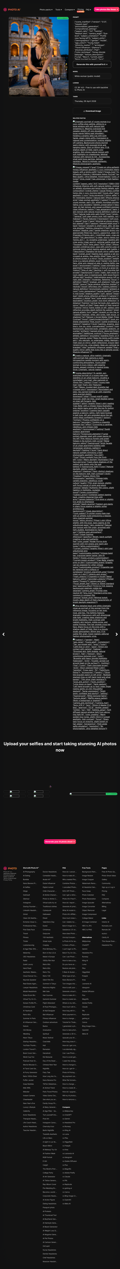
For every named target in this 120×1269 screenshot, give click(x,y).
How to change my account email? (75, 1018)
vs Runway (66, 1126)
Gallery (104, 879)
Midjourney (86, 941)
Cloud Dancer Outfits (31, 976)
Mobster (26, 1092)
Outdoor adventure (50, 1022)
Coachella (46, 1041)
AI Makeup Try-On (50, 1150)
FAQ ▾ (88, 9)
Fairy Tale (46, 1072)
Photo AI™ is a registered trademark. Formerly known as (10, 873)
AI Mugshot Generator (51, 1234)
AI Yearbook (27, 1011)
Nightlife (46, 1069)
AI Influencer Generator (32, 1022)
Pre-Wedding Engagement (53, 1188)
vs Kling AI (66, 1130)
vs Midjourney (67, 1111)
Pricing (81, 9)
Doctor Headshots (50, 872)
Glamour (26, 899)
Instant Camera (29, 1096)
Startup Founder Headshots (33, 906)
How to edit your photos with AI (74, 987)
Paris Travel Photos (50, 1092)
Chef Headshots (49, 1258)
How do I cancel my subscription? (75, 872)
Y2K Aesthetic (48, 937)
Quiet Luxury (28, 964)
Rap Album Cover (49, 1184)
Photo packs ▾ (46, 9)
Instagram (27, 903)
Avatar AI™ (47, 879)
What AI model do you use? (72, 910)
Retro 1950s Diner (30, 1076)
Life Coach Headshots (31, 1123)
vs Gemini (66, 1119)
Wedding (26, 1034)
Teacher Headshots (30, 1130)
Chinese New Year (50, 1065)
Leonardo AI (86, 984)
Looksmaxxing (28, 945)
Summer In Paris (29, 1018)
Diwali (45, 918)
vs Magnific (66, 1169)
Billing (104, 906)
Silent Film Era (48, 980)
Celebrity (26, 1111)
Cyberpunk (47, 910)
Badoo (45, 1026)
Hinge (25, 891)
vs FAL (65, 1180)
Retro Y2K (46, 976)
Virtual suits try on (49, 903)
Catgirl (45, 1165)
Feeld (25, 960)
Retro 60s (27, 1014)
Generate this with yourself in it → (92, 64)
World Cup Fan (28, 1057)
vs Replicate (67, 1184)
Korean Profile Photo (31, 1003)
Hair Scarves (47, 995)
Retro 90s (46, 964)
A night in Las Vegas (50, 1142)
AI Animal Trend (49, 1088)
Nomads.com (107, 926)
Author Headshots (30, 1126)
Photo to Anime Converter (52, 899)
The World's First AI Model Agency (56, 1169)
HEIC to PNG (87, 930)
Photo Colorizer (88, 895)
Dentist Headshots (50, 1254)
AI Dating (26, 876)
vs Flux (65, 1165)
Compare (66, 1107)
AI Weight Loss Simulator (52, 1231)
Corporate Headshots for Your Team (56, 1196)
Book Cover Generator (31, 1053)
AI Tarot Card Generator (32, 1069)
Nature (25, 1026)
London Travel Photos (31, 1049)
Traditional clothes (50, 906)
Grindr (25, 914)
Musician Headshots (50, 1261)
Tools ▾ (58, 9)
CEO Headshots (29, 957)
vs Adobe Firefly (68, 1173)
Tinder (25, 941)
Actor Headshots (29, 1115)
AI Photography (29, 872)
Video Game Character (51, 1096)
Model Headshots (29, 991)
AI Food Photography (51, 1007)
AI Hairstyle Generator (51, 1223)
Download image (93, 111)
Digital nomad (48, 887)
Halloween (47, 914)
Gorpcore (46, 933)
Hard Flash (27, 968)
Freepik (85, 976)
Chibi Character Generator (53, 891)
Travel (25, 933)
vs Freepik (66, 1146)
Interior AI (105, 922)
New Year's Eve (29, 1103)
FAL (83, 1011)
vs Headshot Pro (68, 1123)
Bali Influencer (48, 1014)
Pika (83, 968)
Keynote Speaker (29, 980)
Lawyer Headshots (30, 987)
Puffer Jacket (28, 1080)
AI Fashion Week (49, 1153)
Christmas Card (29, 1007)
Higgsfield (86, 972)
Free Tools (86, 868)
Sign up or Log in (108, 887)
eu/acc (104, 933)
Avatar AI (6, 876)
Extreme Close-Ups (30, 922)
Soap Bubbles (28, 1084)
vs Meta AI (66, 1204)
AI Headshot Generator (91, 887)
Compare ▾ (70, 9)
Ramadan (46, 1049)
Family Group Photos (51, 1103)
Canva (84, 1022)
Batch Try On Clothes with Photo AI (75, 953)
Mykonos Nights (49, 987)
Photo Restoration (89, 899)
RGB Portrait (47, 1157)
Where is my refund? (70, 1003)
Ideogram (86, 987)
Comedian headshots (51, 876)
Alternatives (87, 937)
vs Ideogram (67, 1157)
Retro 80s (46, 968)
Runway (85, 957)
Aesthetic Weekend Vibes (33, 972)
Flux (83, 995)
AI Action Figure (49, 1200)
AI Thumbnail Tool (49, 1215)
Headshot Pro (87, 953)
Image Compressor (89, 914)
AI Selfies (26, 887)
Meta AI (85, 1034)
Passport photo (48, 1207)
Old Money (27, 1030)
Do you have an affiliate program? (75, 964)
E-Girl (45, 1161)
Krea (84, 980)
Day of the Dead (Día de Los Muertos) (57, 1061)
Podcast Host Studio (31, 1061)
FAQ (64, 868)
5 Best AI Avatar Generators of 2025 (76, 972)
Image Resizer (87, 876)
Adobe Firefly (87, 1003)
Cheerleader (27, 1099)
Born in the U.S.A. (49, 953)
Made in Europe (49, 957)
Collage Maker (87, 918)
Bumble (26, 879)
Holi (44, 1045)
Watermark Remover (90, 883)
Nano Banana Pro (49, 1080)
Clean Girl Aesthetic (30, 918)
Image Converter (88, 906)
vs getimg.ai (67, 1188)
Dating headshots (49, 1204)
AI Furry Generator (30, 1072)
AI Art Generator (49, 1177)
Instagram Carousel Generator (54, 1123)
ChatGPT (85, 945)
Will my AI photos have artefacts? (75, 1096)
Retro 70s (46, 972)
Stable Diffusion (88, 991)
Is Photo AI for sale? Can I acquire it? (76, 941)
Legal (104, 910)
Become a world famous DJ (53, 1192)
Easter (45, 926)
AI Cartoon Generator (51, 1242)
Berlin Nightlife (48, 1130)
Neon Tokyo (27, 1038)
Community (106, 883)
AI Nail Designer (49, 1011)
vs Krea (65, 1150)
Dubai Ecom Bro (29, 995)
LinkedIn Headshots (30, 910)
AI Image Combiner (89, 922)
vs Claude (66, 1177)
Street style (47, 941)
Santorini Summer (49, 999)
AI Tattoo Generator (50, 1180)
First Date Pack (29, 930)
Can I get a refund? (69, 895)
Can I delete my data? (70, 922)
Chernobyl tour (48, 1126)
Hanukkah (47, 1053)
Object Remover (88, 910)
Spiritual (46, 1034)
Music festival (48, 1038)
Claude (85, 1007)
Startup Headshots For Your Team (36, 1041)
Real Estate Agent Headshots (34, 984)
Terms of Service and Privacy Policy (9, 879)
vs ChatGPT (67, 1115)
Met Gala (46, 991)
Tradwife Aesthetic (50, 1134)
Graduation (47, 1030)
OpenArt (85, 1030)
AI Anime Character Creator (53, 895)
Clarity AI (105, 937)
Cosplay (46, 945)
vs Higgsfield (67, 1142)
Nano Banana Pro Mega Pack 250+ (36, 883)
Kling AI (85, 960)
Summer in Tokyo (49, 984)
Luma (84, 964)
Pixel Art (46, 1119)
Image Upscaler (88, 903)
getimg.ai (85, 1018)
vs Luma (65, 1134)
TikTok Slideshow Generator (53, 1084)
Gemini (84, 949)
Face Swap (86, 891)
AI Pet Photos (48, 1238)
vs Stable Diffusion (69, 1161)
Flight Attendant (49, 1003)
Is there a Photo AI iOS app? (73, 945)
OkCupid (46, 1246)
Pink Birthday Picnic (50, 949)
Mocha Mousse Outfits (31, 1065)
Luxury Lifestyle (29, 1107)
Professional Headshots (32, 926)
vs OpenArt (66, 1200)
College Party (48, 1173)
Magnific (85, 999)
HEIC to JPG (87, 926)
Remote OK (106, 930)
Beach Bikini (47, 1146)
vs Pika (65, 1138)
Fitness (25, 937)
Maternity (26, 953)
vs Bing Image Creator (71, 1196)
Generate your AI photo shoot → (60, 841)
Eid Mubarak (47, 1057)
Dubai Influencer (49, 883)
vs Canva (66, 1192)
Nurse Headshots (49, 1250)
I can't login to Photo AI (71, 949)
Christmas (46, 930)
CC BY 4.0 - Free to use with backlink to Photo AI (91, 88)
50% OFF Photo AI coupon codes (75, 891)
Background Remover (90, 872)
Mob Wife (26, 1088)
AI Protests (47, 1211)
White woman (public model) (87, 76)
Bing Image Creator (89, 1026)
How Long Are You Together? (54, 1076)
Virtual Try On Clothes (31, 999)
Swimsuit (26, 895)
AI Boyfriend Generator (51, 1219)
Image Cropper (88, 879)
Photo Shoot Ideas (109, 876)
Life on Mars (47, 1138)
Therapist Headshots (31, 1119)
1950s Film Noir (49, 960)
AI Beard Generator (50, 1227)
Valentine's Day (48, 922)
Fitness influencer (49, 1018)
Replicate (85, 1014)
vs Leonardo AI (68, 1153)
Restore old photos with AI (72, 968)
